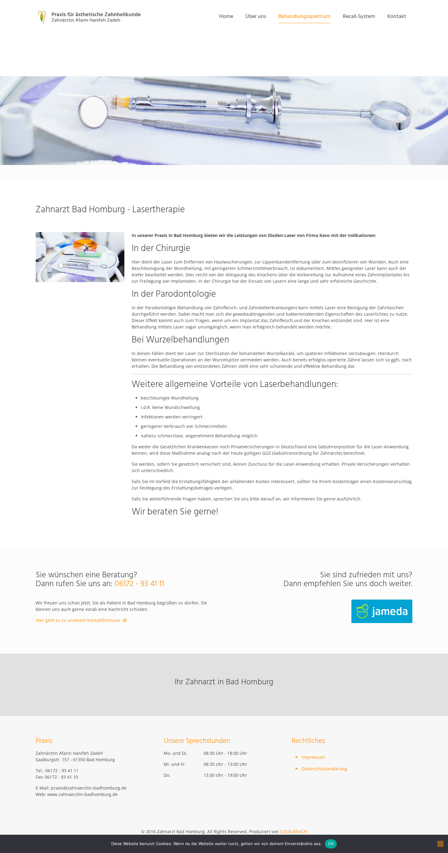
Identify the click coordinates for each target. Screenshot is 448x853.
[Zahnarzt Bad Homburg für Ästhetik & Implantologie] (90, 17)
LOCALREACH (293, 831)
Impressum (313, 757)
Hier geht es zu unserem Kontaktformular (78, 620)
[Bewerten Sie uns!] (381, 621)
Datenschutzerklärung (324, 769)
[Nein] (440, 844)
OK (331, 843)
